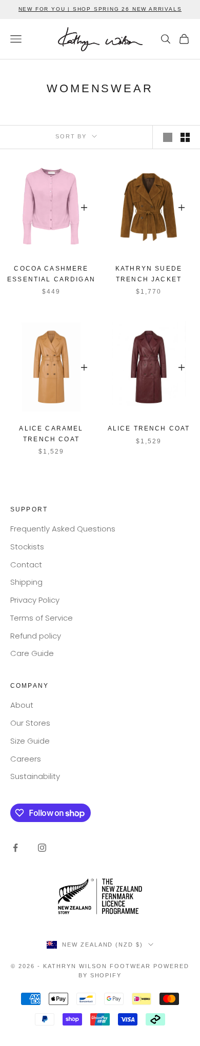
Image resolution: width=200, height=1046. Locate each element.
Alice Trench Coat (149, 428)
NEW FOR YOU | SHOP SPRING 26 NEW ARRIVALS (100, 9)
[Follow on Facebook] (15, 848)
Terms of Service (41, 617)
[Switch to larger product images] (167, 137)
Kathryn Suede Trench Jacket (148, 273)
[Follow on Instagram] (42, 848)
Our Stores (30, 722)
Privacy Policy (34, 599)
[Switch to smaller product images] (185, 137)
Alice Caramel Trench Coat (51, 433)
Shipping (26, 582)
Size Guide (30, 740)
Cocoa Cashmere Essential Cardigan (51, 273)
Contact (26, 564)
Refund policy (35, 635)
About (21, 705)
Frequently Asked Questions (62, 528)
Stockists (27, 546)
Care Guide (32, 653)
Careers (25, 758)
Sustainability (35, 776)
